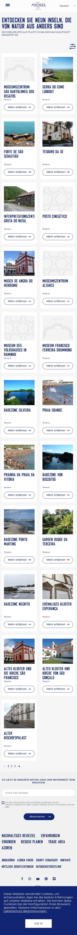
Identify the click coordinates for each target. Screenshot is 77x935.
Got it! (38, 923)
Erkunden (9, 841)
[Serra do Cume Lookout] (57, 81)
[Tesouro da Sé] (57, 145)
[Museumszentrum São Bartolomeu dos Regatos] (19, 81)
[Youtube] (38, 879)
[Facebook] (22, 879)
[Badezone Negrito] (19, 598)
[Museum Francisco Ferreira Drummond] (57, 339)
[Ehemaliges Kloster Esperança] (57, 598)
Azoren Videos (25, 860)
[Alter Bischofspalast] (19, 727)
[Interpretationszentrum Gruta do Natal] (19, 210)
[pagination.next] (18, 766)
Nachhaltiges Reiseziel (19, 835)
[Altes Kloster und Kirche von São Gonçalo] (57, 662)
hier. (7, 807)
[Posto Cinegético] (57, 210)
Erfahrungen (50, 835)
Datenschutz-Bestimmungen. (25, 911)
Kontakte (65, 860)
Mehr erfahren (17, 107)
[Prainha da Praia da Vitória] (19, 468)
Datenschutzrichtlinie (48, 866)
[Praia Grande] (57, 404)
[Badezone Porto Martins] (19, 533)
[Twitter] (54, 879)
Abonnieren (37, 816)
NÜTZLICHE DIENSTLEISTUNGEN (17, 866)
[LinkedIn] (46, 879)
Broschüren (8, 860)
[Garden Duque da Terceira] (57, 533)
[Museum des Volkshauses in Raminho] (19, 339)
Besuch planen (32, 841)
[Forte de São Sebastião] (19, 145)
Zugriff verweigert (47, 860)
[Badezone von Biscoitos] (57, 468)
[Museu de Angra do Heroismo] (19, 275)
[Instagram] (29, 879)
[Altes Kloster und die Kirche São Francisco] (19, 662)
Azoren (7, 848)
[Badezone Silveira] (19, 404)
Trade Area (56, 841)
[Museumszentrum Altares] (57, 275)
